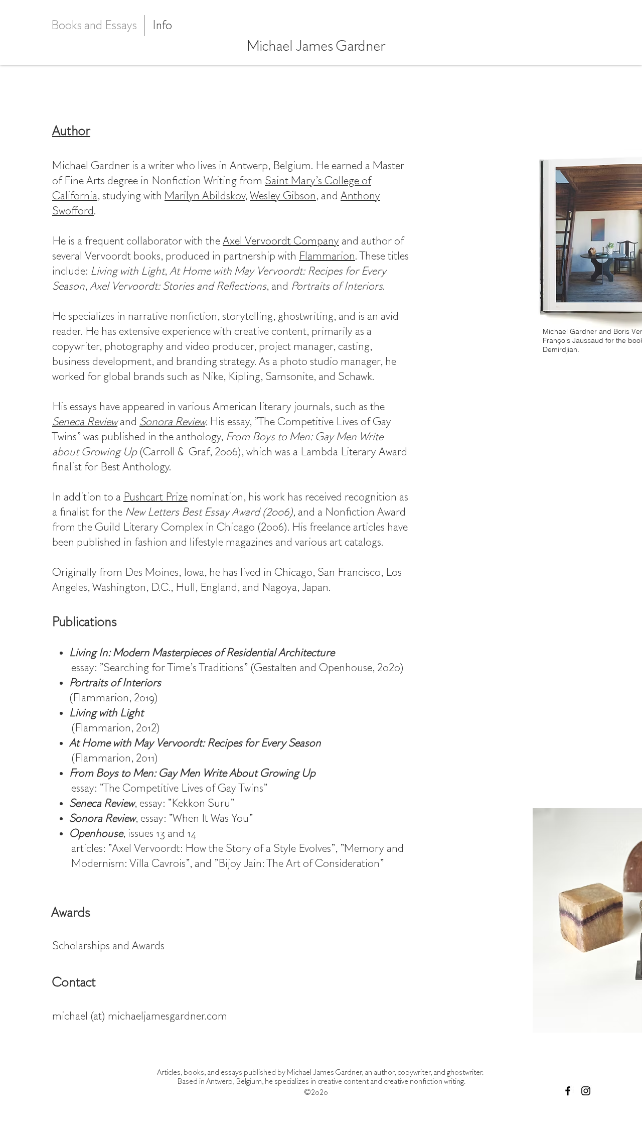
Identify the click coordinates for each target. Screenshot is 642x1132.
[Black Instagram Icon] (586, 1091)
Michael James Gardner (316, 46)
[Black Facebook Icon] (568, 1091)
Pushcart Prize (155, 497)
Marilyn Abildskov (205, 196)
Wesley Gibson (283, 196)
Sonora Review (172, 422)
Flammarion (327, 256)
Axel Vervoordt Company (281, 241)
